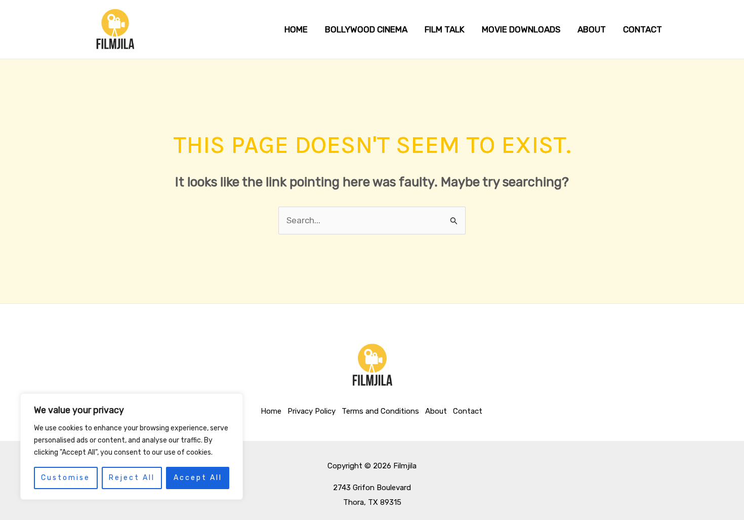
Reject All (132, 477)
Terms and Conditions (380, 411)
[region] (131, 446)
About (436, 411)
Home (271, 411)
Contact (467, 411)
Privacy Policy (311, 411)
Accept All (198, 477)
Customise (65, 477)
